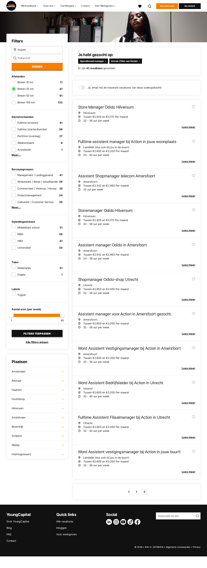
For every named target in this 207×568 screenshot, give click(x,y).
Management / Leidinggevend (35, 175)
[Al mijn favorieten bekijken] (140, 5)
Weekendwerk (25, 142)
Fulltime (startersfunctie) (32, 129)
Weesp (16, 445)
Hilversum (17, 408)
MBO (20, 234)
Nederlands (24, 268)
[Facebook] (138, 522)
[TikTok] (131, 522)
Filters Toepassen (37, 333)
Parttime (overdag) (28, 136)
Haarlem (17, 389)
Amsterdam (18, 371)
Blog (9, 527)
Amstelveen (19, 417)
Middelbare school (28, 227)
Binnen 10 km (25, 82)
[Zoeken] (150, 5)
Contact (85, 5)
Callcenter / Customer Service (35, 202)
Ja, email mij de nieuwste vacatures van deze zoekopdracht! (124, 87)
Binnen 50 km (25, 95)
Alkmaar (17, 380)
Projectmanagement (29, 195)
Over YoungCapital (17, 521)
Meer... (16, 155)
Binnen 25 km (25, 88)
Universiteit (24, 247)
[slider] (11, 315)
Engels (21, 274)
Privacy (197, 547)
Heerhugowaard (21, 454)
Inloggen (190, 6)
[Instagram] (116, 522)
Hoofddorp (18, 399)
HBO (20, 240)
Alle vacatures (64, 521)
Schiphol (17, 435)
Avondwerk (24, 149)
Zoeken (37, 66)
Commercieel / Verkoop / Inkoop (37, 188)
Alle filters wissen (37, 342)
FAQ (8, 534)
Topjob (21, 294)
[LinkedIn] (109, 522)
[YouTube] (123, 522)
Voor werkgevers (66, 534)
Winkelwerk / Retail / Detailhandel (37, 181)
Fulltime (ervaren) (27, 122)
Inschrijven (167, 6)
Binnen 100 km (26, 102)
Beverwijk (17, 426)
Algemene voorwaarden (178, 547)
